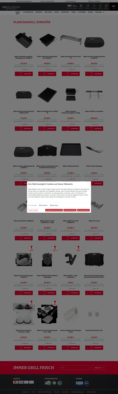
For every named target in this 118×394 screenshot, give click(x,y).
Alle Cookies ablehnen (70, 210)
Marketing (55, 205)
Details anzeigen (33, 210)
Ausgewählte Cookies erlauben (54, 210)
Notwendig (33, 205)
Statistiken (44, 205)
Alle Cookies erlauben (83, 210)
